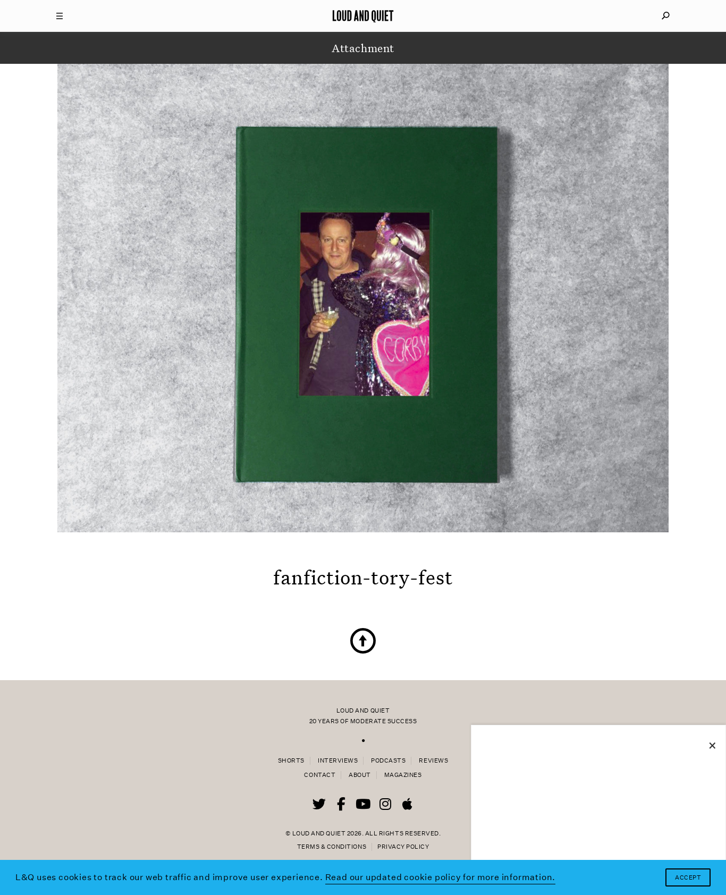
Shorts (291, 761)
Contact (319, 775)
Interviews (338, 761)
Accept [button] (688, 878)
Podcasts (388, 761)
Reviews (433, 761)
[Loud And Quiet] (363, 16)
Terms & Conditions (331, 847)
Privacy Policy (403, 847)
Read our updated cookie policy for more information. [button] (440, 877)
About (360, 775)
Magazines (403, 775)
